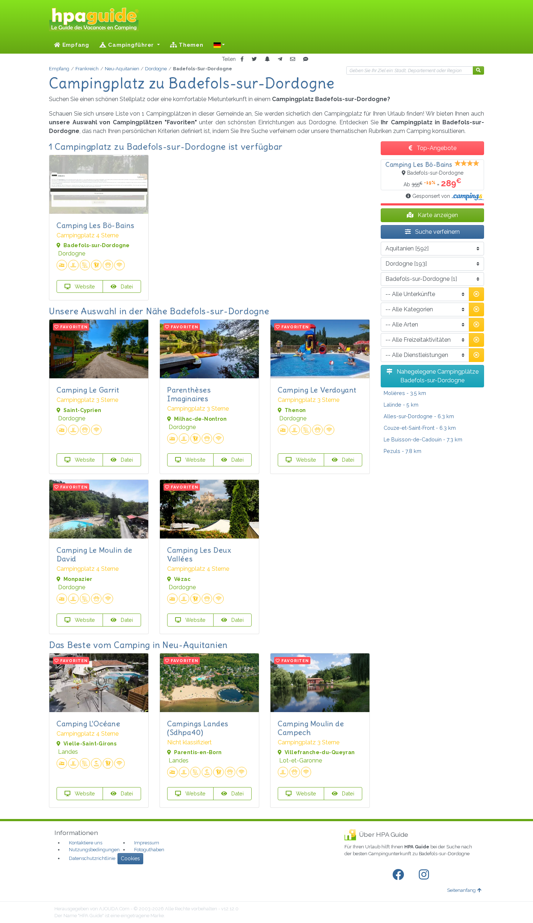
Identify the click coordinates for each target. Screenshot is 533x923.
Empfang (75, 45)
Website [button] (84, 286)
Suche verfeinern (437, 231)
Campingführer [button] (131, 45)
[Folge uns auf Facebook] (399, 875)
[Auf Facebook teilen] (242, 59)
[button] (219, 45)
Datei (126, 286)
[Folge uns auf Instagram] (425, 875)
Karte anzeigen (437, 215)
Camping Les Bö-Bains (96, 225)
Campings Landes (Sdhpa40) (197, 728)
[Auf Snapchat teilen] (267, 59)
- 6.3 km (419, 416)
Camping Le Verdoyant (317, 389)
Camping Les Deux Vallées (199, 554)
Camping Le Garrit (88, 389)
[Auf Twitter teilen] (254, 59)
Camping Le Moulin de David (94, 554)
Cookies (130, 858)
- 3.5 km (405, 393)
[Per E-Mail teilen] (292, 59)
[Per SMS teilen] (305, 59)
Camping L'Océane (88, 723)
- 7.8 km (402, 451)
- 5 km (401, 405)
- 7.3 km (423, 439)
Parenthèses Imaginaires (189, 394)
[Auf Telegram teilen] (279, 59)
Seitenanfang (461, 890)
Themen (190, 45)
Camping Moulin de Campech (311, 728)
